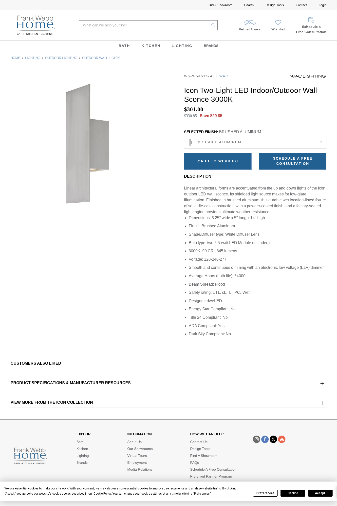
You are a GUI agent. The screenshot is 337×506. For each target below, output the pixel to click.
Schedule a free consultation (292, 161)
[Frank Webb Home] (35, 25)
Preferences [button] (202, 493)
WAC (223, 76)
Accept (320, 493)
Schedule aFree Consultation (311, 29)
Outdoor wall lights (101, 58)
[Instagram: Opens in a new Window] (256, 439)
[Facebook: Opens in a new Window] (265, 439)
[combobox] (255, 142)
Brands (211, 46)
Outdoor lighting (61, 58)
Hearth (249, 5)
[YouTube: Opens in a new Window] (281, 439)
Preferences (265, 493)
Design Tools (274, 5)
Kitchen (151, 46)
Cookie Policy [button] (102, 493)
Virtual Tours (249, 29)
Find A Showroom (219, 5)
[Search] (213, 25)
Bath (124, 46)
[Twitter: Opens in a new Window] (273, 439)
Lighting (182, 46)
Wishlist (278, 29)
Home (15, 58)
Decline (293, 493)
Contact (301, 5)
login (322, 5)
